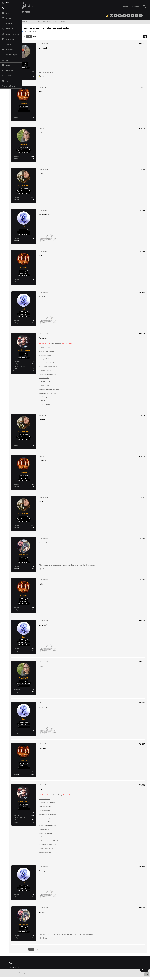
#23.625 (142, 210)
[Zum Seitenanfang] (146, 974)
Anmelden (124, 7)
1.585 (45, 37)
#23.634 (142, 621)
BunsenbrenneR (14, 967)
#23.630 (142, 456)
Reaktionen (16, 115)
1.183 (35, 37)
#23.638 (142, 785)
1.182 (29, 37)
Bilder (15, 368)
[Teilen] (145, 36)
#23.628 (142, 334)
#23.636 (142, 703)
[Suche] (144, 6)
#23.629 (142, 415)
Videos (15, 371)
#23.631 (142, 497)
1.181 (23, 37)
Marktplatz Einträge (19, 366)
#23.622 (142, 87)
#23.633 (142, 579)
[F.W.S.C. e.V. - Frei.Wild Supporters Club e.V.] (60, 7)
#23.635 (142, 662)
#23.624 (142, 169)
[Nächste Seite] (49, 36)
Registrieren (135, 7)
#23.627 (142, 293)
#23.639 (142, 867)
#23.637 (142, 744)
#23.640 (142, 908)
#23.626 (142, 251)
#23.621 (142, 44)
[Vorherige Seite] (13, 949)
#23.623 (142, 128)
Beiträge (15, 117)
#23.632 (142, 538)
